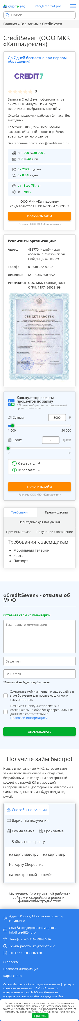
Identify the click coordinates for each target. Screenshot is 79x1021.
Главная (10, 24)
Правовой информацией (29, 718)
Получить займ (39, 216)
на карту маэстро (24, 854)
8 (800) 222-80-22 (40, 267)
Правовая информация (20, 969)
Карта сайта (12, 976)
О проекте (11, 962)
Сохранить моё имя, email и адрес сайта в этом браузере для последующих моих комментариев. (42, 695)
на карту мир (54, 854)
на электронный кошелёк (30, 874)
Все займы (30, 24)
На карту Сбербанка (26, 864)
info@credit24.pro (47, 6)
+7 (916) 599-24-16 (37, 939)
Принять (40, 1016)
